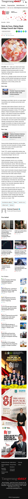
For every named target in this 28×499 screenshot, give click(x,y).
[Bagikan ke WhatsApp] (23, 31)
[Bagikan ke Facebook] (19, 31)
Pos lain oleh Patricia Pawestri (14, 211)
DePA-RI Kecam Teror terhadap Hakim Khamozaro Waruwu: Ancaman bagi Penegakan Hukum (6, 233)
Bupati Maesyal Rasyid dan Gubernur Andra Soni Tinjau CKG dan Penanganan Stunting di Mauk (9, 335)
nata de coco (22, 202)
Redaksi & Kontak (5, 462)
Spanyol (12, 205)
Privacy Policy (13, 464)
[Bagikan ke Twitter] (21, 31)
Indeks (19, 464)
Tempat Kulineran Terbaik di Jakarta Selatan (5, 267)
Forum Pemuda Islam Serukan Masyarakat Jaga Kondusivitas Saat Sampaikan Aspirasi (9, 308)
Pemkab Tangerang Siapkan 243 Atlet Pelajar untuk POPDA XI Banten (17, 92)
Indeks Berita (13, 462)
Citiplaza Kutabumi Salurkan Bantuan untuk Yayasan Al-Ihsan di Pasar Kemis (17, 135)
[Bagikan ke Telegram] (26, 31)
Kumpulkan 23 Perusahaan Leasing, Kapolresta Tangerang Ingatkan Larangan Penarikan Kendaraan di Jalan (9, 344)
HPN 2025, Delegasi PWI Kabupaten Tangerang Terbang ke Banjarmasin (20, 252)
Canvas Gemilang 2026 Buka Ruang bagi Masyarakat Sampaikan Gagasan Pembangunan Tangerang (8, 281)
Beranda (3, 5)
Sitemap (20, 462)
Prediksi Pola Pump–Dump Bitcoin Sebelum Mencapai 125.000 (6, 252)
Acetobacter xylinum (7, 202)
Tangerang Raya (11, 5)
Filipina (15, 202)
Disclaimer (12, 467)
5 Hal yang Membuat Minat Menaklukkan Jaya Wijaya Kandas (20, 268)
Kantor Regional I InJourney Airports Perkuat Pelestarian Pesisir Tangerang (8, 299)
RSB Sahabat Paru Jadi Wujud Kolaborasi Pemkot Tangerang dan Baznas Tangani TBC (9, 290)
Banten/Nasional (20, 5)
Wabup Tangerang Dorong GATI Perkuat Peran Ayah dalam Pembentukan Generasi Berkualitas (9, 317)
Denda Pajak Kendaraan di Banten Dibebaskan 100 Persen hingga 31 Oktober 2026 (9, 326)
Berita (8, 22)
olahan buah (5, 205)
